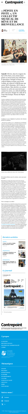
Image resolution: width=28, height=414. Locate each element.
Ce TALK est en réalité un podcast (8, 224)
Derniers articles (10, 237)
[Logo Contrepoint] (14, 2)
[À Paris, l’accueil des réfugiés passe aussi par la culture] (22, 245)
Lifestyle (22, 31)
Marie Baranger (5, 30)
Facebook (6, 397)
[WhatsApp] (15, 35)
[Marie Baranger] (2, 30)
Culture (21, 30)
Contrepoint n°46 (6, 275)
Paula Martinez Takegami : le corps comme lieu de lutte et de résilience (9, 262)
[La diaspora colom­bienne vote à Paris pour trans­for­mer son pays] (22, 254)
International (6, 250)
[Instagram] (2, 401)
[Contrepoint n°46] (14, 294)
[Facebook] (6, 35)
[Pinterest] (12, 35)
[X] (9, 35)
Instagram (6, 400)
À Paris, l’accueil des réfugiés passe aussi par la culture (9, 244)
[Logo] (9, 354)
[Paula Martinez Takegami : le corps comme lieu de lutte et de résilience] (22, 263)
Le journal (7, 271)
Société (4, 241)
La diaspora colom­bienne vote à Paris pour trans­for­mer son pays (9, 253)
